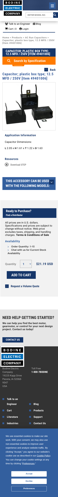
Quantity (10, 264)
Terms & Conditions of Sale (32, 234)
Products (17, 37)
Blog (38, 23)
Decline (29, 481)
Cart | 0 (12, 28)
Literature (12, 416)
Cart (9, 410)
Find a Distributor (14, 215)
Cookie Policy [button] (43, 455)
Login (25, 28)
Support (38, 416)
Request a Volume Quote (25, 286)
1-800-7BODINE (39, 371)
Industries (12, 423)
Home (5, 37)
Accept (29, 474)
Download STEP (18, 164)
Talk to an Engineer (19, 23)
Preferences (29, 488)
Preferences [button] (28, 463)
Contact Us (13, 339)
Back (53, 70)
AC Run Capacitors (36, 37)
